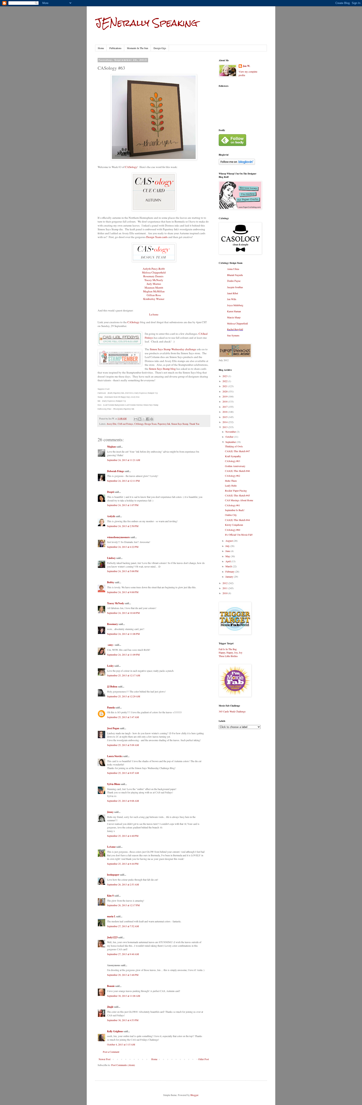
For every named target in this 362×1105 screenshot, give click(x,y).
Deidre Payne (233, 281)
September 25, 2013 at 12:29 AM (123, 696)
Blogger (194, 1095)
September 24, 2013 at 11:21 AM (123, 460)
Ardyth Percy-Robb (154, 269)
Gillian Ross (154, 295)
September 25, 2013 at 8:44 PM (122, 863)
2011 (225, 588)
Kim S (110, 895)
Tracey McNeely (153, 280)
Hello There (231, 480)
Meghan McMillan (154, 291)
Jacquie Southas (235, 287)
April (228, 561)
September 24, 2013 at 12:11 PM (123, 480)
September (231, 442)
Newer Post (104, 1059)
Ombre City (231, 515)
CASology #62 (232, 475)
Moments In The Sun (137, 48)
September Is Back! (234, 510)
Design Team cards (157, 237)
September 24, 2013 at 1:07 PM (122, 505)
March (229, 566)
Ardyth (111, 516)
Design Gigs (160, 48)
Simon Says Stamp (179, 423)
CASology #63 (232, 461)
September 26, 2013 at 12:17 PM (123, 905)
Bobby (110, 582)
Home (101, 48)
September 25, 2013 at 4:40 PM (122, 835)
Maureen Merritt (154, 287)
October (229, 436)
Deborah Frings (115, 471)
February (230, 571)
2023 (225, 376)
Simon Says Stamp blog (162, 369)
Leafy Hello (231, 485)
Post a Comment (111, 1051)
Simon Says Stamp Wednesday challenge (173, 349)
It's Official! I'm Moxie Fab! (239, 534)
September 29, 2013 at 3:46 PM (122, 974)
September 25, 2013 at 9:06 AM (123, 800)
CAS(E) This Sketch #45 (237, 495)
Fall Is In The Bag (228, 649)
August (229, 540)
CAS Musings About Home (239, 500)
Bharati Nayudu (235, 275)
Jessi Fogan (113, 728)
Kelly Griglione (115, 1031)
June (228, 551)
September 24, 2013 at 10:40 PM (123, 612)
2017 (225, 406)
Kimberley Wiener (153, 299)
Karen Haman (234, 311)
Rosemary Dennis (153, 276)
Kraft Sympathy (233, 456)
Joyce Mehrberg (235, 305)
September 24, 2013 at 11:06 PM (123, 633)
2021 (225, 386)
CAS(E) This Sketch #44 (237, 520)
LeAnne (153, 314)
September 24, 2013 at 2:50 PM (122, 526)
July (227, 546)
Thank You (194, 423)
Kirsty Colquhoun (234, 524)
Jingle (110, 1007)
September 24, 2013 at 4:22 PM (122, 546)
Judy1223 (112, 937)
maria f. (111, 916)
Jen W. (246, 66)
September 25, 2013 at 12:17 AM (123, 675)
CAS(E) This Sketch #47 (237, 451)
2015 (225, 417)
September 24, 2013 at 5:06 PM (122, 571)
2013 (225, 427)
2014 (225, 422)
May (228, 556)
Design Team (150, 423)
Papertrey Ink (164, 423)
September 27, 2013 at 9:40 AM (123, 954)
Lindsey (111, 558)
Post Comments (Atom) (123, 1065)
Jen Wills (231, 299)
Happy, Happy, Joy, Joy (230, 652)
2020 (225, 391)
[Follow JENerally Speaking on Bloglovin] (237, 163)
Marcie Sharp (233, 317)
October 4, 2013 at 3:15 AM (121, 1044)
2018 (225, 401)
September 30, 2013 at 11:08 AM (123, 995)
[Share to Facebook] (148, 419)
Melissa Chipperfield (154, 272)
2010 (225, 593)
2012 (225, 583)
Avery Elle (111, 423)
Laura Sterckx (115, 756)
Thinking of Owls (234, 446)
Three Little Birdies (228, 656)
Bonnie (111, 986)
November (231, 431)
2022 (225, 381)
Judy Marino (154, 284)
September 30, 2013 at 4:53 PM (122, 1020)
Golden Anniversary (235, 466)
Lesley (110, 666)
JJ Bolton (112, 686)
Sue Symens (233, 335)
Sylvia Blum (113, 784)
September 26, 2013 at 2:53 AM (123, 884)
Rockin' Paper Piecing (236, 490)
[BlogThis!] (140, 419)
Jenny (110, 812)
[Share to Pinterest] (152, 419)
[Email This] (136, 419)
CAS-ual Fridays (125, 423)
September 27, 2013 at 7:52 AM (123, 926)
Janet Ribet (232, 293)
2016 (225, 411)
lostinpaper (113, 874)
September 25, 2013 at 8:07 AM (123, 772)
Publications (115, 48)
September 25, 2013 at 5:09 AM (123, 745)
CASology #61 (232, 505)
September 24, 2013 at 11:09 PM (123, 654)
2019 (225, 396)
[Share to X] (144, 419)
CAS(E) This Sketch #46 (237, 470)
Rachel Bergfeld (235, 329)
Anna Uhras (233, 269)
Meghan (111, 446)
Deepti (110, 492)
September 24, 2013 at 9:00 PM (122, 592)
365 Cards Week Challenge (232, 711)
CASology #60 (232, 529)
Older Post (203, 1059)
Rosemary (112, 624)
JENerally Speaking (146, 23)
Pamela (111, 707)
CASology (131, 167)
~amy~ (110, 645)
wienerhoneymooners (118, 537)
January (229, 576)
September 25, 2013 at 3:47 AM (123, 717)
